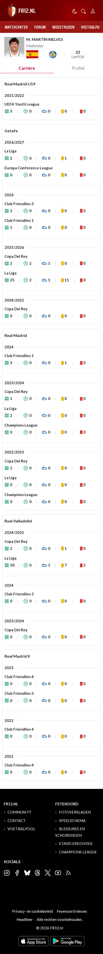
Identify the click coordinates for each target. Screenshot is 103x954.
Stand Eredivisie (76, 843)
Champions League (78, 852)
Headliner (24, 919)
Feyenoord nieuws (72, 911)
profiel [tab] (78, 68)
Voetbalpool (21, 829)
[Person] (93, 10)
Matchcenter (16, 27)
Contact (17, 820)
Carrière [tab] (26, 68)
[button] (83, 11)
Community (19, 812)
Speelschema (72, 820)
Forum (40, 27)
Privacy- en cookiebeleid (32, 911)
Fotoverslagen (75, 812)
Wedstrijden (63, 27)
